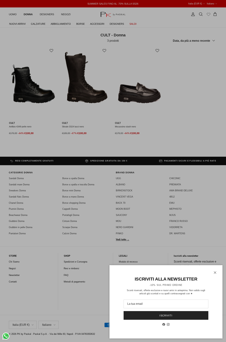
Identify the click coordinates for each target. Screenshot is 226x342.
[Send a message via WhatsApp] (6, 336)
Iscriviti (165, 315)
